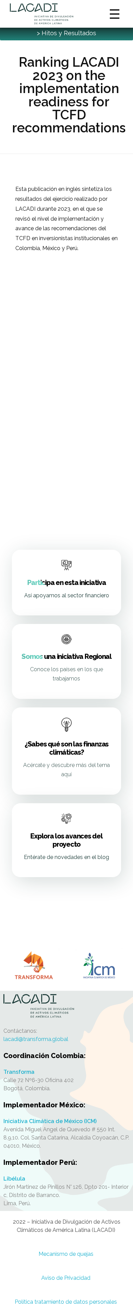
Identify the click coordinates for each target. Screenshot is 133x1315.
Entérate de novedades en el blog (66, 857)
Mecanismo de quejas (67, 1254)
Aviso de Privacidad (66, 1278)
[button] (66, 33)
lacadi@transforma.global (35, 1039)
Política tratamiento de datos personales (66, 1302)
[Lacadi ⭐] (66, 1006)
